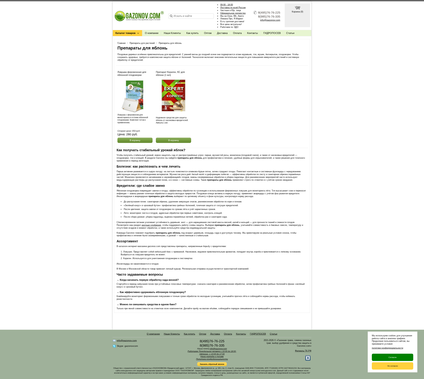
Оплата (237, 33)
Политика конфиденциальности (212, 359)
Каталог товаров (125, 33)
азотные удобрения (151, 225)
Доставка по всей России (233, 7)
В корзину (135, 140)
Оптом (208, 33)
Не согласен (392, 366)
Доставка (222, 33)
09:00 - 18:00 (226, 4)
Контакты (252, 33)
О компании (151, 33)
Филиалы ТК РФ (303, 351)
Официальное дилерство (233, 13)
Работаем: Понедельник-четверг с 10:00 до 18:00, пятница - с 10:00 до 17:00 (212, 352)
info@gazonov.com (270, 20)
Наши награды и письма (212, 356)
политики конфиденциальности (387, 348)
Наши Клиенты (172, 33)
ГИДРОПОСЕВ (272, 33)
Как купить (192, 33)
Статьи (290, 33)
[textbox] (191, 16)
